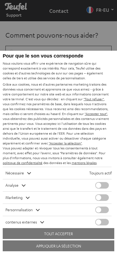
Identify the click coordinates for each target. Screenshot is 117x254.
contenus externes (21, 222)
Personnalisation (19, 209)
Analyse (12, 185)
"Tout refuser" (94, 99)
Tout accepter (58, 233)
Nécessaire (14, 173)
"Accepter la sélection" (65, 143)
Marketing (14, 197)
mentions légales (84, 163)
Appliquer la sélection (58, 246)
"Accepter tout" (96, 114)
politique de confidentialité (22, 163)
